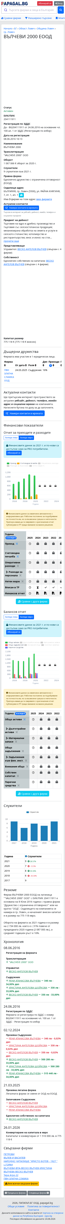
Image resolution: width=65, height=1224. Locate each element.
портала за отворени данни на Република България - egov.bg (38, 1214)
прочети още (11, 241)
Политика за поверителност (43, 1206)
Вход (59, 3)
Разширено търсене (40, 18)
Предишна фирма (16, 1192)
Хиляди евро (26, 437)
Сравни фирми (12, 18)
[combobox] (29, 10)
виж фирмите (44, 199)
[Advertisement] (32, 72)
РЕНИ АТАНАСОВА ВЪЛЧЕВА (25, 980)
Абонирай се (44, 3)
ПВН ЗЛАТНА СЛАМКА (16, 1178)
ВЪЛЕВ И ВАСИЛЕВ (14, 1157)
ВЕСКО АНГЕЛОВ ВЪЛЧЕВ (32, 249)
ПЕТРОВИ (9, 1154)
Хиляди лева (11, 437)
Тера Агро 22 (11, 1175)
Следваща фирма (38, 1192)
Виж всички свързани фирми (23, 1183)
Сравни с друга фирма (34, 601)
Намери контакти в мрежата (23, 207)
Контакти (33, 1209)
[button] (30, 545)
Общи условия (16, 1206)
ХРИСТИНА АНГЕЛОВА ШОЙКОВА (28, 987)
